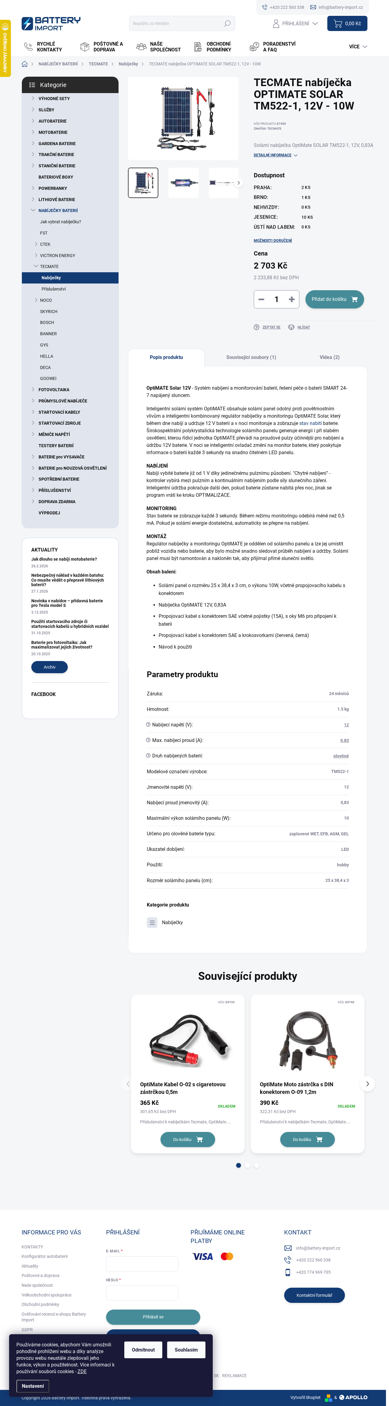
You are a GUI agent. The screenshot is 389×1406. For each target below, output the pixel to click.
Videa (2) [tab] (330, 357)
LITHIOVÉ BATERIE (57, 199)
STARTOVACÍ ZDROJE (60, 423)
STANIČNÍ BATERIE (57, 165)
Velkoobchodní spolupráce (46, 1295)
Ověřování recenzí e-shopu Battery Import (54, 1317)
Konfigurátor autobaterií (44, 1256)
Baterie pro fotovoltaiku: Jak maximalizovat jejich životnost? (61, 644)
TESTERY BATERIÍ (56, 445)
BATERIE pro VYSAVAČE (61, 456)
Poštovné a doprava (41, 1275)
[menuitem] (48, 47)
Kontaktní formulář (314, 1295)
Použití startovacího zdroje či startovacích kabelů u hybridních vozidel (70, 623)
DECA (45, 367)
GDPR (27, 1329)
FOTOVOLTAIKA (54, 389)
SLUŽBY (46, 109)
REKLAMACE (234, 1375)
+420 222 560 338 (313, 1260)
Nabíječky (51, 277)
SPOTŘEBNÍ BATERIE (59, 479)
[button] (238, 1165)
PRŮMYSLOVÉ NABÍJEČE (63, 400)
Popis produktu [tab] (166, 357)
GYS (44, 345)
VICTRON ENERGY (57, 255)
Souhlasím (186, 1350)
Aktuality (30, 1266)
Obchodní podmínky (40, 1304)
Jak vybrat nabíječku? (60, 221)
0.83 (344, 740)
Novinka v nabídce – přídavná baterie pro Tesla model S (67, 603)
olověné (341, 755)
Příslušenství (54, 289)
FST (43, 233)
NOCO (46, 300)
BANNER (48, 333)
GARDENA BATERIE (57, 143)
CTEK (45, 244)
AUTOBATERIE (53, 121)
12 (346, 724)
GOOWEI (48, 378)
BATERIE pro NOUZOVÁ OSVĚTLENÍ (73, 468)
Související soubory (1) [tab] (251, 357)
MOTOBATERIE (53, 132)
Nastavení (33, 1386)
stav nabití (310, 423)
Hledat (227, 23)
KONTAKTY (32, 1246)
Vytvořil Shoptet (306, 1397)
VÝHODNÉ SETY (54, 98)
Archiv (50, 667)
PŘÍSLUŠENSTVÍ (55, 490)
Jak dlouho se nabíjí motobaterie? (64, 559)
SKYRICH (48, 311)
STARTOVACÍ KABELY (59, 412)
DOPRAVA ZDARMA (57, 501)
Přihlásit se (153, 1316)
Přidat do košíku (329, 299)
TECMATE (49, 266)
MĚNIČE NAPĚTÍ (54, 434)
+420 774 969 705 (313, 1272)
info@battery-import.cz (318, 1248)
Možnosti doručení (273, 240)
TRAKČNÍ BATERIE (56, 154)
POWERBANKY (53, 188)
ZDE (82, 1371)
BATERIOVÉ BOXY (56, 177)
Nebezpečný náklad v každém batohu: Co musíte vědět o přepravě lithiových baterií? (67, 580)
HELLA (46, 356)
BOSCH (47, 322)
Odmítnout (143, 1350)
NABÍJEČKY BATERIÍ (58, 210)
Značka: (267, 128)
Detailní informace (272, 155)
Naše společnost (37, 1285)
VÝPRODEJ (49, 512)
